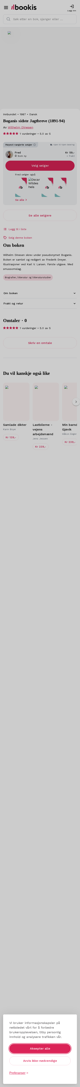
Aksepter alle (40, 1048)
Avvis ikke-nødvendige (40, 1061)
